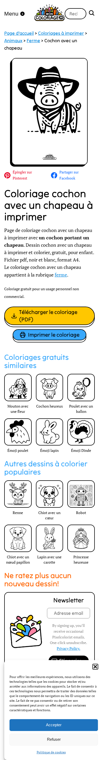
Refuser (54, 739)
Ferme (33, 40)
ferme (61, 275)
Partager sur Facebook (69, 175)
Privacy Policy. (68, 648)
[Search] (91, 13)
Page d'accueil (19, 33)
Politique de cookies (51, 752)
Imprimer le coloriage (53, 334)
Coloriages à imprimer (61, 33)
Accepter (54, 725)
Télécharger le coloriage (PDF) (48, 315)
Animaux (13, 40)
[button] (95, 666)
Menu (11, 14)
